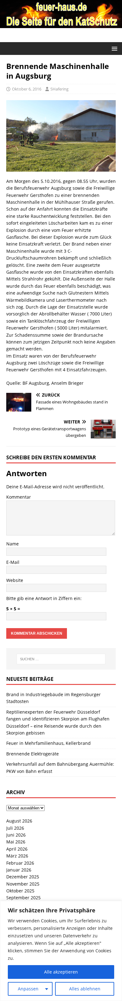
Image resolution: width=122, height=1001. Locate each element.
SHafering (59, 89)
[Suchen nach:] (61, 659)
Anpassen (28, 989)
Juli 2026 (15, 828)
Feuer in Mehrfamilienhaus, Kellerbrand (48, 743)
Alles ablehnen (84, 989)
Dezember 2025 (22, 877)
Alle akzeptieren (61, 972)
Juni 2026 (16, 835)
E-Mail (12, 562)
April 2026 (17, 849)
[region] (61, 951)
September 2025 (23, 898)
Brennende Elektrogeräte (32, 754)
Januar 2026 (18, 870)
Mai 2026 (15, 842)
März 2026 (17, 856)
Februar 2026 (20, 863)
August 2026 (19, 821)
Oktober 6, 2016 (26, 89)
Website (14, 580)
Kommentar (18, 497)
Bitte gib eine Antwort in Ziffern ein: (44, 598)
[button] (113, 48)
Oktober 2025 (20, 891)
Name (12, 544)
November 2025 (22, 884)
